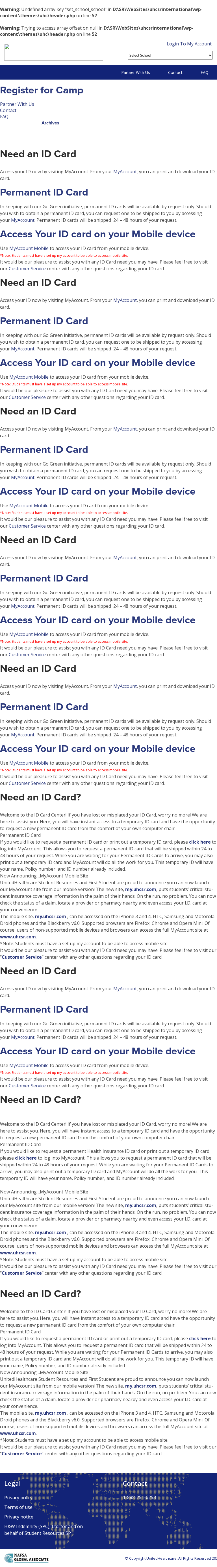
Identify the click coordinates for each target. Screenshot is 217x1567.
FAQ (205, 72)
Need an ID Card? (40, 797)
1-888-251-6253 (139, 1497)
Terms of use (18, 1507)
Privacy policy (18, 1497)
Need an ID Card (38, 154)
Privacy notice (18, 1517)
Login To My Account (189, 44)
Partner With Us (135, 72)
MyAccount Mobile (29, 248)
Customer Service (27, 268)
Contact (175, 72)
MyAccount (125, 171)
